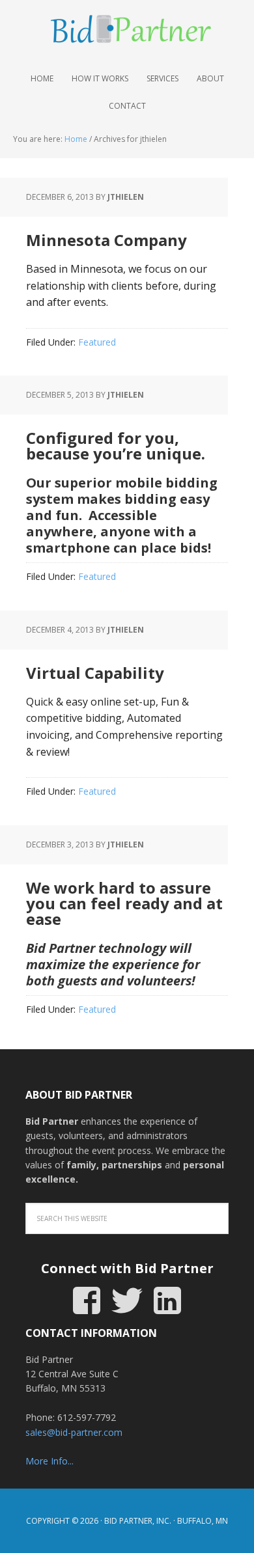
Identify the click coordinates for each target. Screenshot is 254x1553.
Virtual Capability (95, 672)
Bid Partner (127, 32)
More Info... (49, 1461)
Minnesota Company (106, 240)
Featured (97, 342)
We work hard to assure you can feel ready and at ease (124, 903)
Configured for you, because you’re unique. (115, 445)
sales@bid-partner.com (73, 1432)
